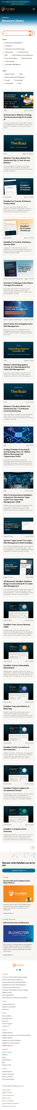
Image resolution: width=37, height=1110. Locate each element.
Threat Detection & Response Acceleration (15, 997)
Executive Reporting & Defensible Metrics (14, 982)
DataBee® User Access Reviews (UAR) (17, 625)
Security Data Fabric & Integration (12, 979)
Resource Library (7, 1052)
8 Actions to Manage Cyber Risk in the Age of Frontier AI (18, 284)
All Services (5, 1009)
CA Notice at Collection (9, 1106)
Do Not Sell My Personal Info (10, 1103)
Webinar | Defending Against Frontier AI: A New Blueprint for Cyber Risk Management (17, 367)
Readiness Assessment (9, 1007)
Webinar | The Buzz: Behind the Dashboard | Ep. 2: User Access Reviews (17, 160)
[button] (34, 9)
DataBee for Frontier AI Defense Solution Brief (17, 243)
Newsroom (5, 1021)
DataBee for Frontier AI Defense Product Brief (17, 202)
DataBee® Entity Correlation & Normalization (16, 748)
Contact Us (5, 1026)
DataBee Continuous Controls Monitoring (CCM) (16, 1035)
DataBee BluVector (7, 1045)
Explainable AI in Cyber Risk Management (14, 985)
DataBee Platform (7, 1032)
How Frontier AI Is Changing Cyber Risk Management (18, 325)
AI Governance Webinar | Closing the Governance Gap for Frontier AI (18, 117)
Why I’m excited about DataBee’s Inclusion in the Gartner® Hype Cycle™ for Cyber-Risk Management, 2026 (18, 498)
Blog (3, 1062)
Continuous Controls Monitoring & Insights (14, 977)
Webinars (5, 1054)
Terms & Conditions (8, 1101)
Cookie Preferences (8, 1095)
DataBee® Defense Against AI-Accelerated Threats (17, 789)
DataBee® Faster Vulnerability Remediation (16, 666)
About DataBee (6, 1016)
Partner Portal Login (8, 1074)
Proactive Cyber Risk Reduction (11, 987)
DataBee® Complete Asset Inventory (15, 830)
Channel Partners (7, 1071)
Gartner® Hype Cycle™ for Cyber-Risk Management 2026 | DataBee (18, 541)
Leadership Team (7, 1018)
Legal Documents (7, 1092)
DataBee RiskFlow (7, 1038)
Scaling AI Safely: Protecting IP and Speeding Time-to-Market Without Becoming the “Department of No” (17, 453)
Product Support (7, 1023)
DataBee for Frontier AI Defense (11, 1040)
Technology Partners (8, 1079)
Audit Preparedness (8, 995)
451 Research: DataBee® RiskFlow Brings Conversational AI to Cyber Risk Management (18, 583)
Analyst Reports (7, 1060)
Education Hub (6, 1065)
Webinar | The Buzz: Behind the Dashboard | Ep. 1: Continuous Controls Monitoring (17, 408)
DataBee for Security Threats (10, 1043)
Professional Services (8, 1004)
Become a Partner (7, 1076)
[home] (8, 9)
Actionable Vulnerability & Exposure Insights (15, 990)
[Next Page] (33, 847)
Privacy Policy (6, 1098)
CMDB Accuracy (7, 992)
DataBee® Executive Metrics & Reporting (16, 707)
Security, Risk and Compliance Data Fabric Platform (16, 882)
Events (4, 1057)
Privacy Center (6, 1090)
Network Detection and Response (16, 923)
